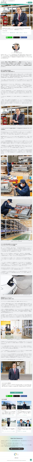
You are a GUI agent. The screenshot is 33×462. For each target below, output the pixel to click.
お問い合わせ (29, 2)
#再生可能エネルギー (13, 32)
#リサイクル (25, 32)
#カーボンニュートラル (5, 32)
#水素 (23, 431)
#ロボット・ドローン (4, 431)
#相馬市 (25, 431)
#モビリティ (21, 32)
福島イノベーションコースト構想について (16, 448)
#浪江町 (17, 32)
